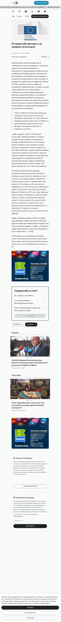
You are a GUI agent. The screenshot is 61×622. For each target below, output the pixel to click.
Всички (19, 16)
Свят (27, 16)
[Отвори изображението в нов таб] (30, 30)
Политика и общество (39, 16)
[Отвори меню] (12, 3)
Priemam (30, 607)
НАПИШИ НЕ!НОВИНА (30, 486)
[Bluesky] (45, 11)
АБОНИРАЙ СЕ (30, 526)
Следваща (30, 324)
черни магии (45, 603)
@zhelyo (27, 53)
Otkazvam (30, 618)
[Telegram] (25, 11)
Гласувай (30, 316)
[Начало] (16, 3)
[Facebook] (13, 11)
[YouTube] (38, 11)
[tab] (27, 357)
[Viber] (19, 11)
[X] (32, 11)
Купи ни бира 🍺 (41, 3)
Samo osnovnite (30, 613)
